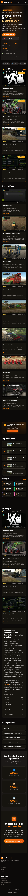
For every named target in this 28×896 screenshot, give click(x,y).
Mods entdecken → (9, 34)
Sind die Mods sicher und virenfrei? (14, 733)
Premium (6, 684)
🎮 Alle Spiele (6, 63)
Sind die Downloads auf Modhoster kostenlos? (14, 727)
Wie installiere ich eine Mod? (14, 742)
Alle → (24, 479)
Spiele (2, 869)
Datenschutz (4, 880)
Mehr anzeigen (6, 96)
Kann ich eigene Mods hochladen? (14, 746)
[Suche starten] (18, 2)
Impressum (3, 878)
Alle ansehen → (22, 186)
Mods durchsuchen (14, 845)
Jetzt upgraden (13, 430)
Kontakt (2, 884)
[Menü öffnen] (25, 2)
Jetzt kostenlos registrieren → (14, 841)
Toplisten (3, 871)
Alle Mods (3, 867)
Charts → (24, 69)
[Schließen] (24, 423)
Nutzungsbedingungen (6, 882)
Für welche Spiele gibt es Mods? (14, 737)
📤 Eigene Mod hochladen (10, 38)
